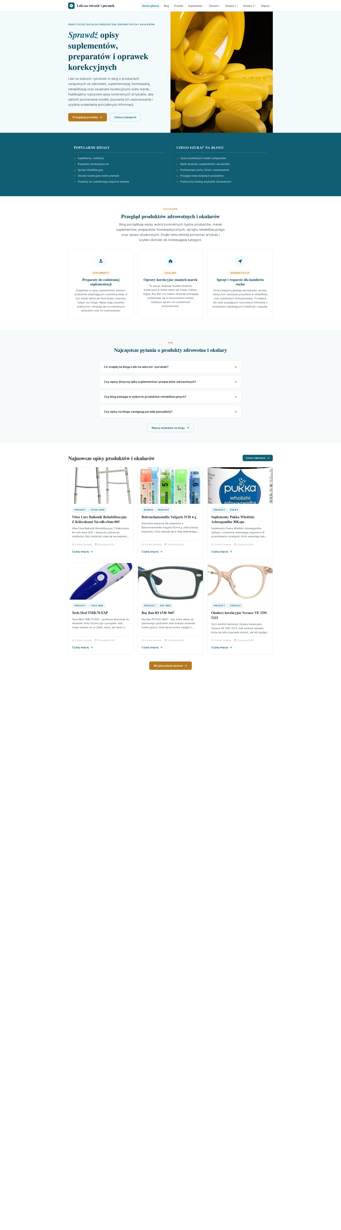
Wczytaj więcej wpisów (168, 665)
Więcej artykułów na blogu (168, 427)
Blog (166, 5)
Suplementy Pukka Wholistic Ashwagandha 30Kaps (233, 519)
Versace (235, 605)
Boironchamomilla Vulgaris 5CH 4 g (169, 516)
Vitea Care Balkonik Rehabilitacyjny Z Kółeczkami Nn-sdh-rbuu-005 (99, 519)
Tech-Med (97, 605)
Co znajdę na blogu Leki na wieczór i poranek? (136, 367)
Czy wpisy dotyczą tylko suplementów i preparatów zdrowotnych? (150, 382)
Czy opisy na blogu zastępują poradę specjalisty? (138, 411)
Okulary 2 (248, 5)
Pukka (234, 509)
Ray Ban (165, 605)
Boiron (148, 509)
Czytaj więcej (80, 551)
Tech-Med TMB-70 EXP (90, 612)
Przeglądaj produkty (85, 117)
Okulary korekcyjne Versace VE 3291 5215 (239, 615)
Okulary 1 (230, 5)
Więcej (265, 5)
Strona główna (150, 5)
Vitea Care (98, 509)
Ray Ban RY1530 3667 (158, 612)
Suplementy (195, 5)
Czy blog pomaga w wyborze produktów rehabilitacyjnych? (145, 396)
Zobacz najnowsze (256, 458)
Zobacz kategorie (125, 117)
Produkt (178, 5)
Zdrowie (213, 5)
